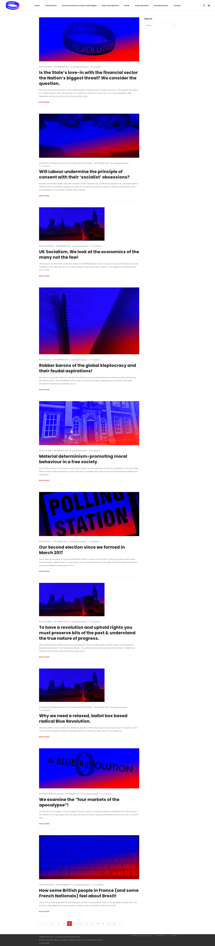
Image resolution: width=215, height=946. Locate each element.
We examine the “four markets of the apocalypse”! (79, 802)
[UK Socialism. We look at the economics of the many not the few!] (72, 224)
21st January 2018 (61, 621)
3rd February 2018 (61, 450)
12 (108, 923)
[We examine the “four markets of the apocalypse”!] (89, 768)
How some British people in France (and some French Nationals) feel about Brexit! (89, 893)
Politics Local (45, 541)
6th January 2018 (72, 794)
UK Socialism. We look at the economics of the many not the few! (89, 254)
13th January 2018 (101, 707)
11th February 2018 (62, 246)
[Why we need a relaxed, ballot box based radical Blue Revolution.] (72, 685)
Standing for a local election (142, 935)
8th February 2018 (61, 360)
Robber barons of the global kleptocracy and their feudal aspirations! (87, 368)
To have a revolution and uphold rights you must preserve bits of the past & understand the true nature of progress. (87, 632)
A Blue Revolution (81, 67)
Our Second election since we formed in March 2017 (82, 550)
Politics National (85, 163)
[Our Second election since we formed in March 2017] (89, 514)
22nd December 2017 (63, 885)
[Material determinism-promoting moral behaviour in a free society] (89, 423)
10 (97, 923)
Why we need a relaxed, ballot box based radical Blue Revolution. (83, 718)
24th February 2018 (61, 67)
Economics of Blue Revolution (51, 163)
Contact (173, 935)
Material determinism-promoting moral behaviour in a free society (83, 459)
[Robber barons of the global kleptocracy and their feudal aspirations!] (89, 320)
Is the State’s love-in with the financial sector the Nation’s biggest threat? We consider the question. (88, 77)
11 (103, 923)
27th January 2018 (60, 541)
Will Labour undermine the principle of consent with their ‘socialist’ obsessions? (84, 174)
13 (114, 923)
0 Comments (96, 67)
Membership (161, 935)
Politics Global (45, 67)
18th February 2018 (101, 163)
